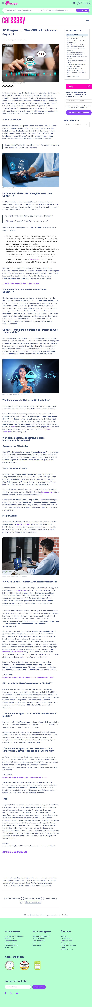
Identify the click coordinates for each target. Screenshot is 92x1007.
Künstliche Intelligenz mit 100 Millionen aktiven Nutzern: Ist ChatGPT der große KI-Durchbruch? (76, 70)
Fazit (68, 74)
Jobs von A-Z (9, 938)
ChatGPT (38, 898)
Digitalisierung (50, 898)
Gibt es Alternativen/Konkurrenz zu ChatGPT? (76, 61)
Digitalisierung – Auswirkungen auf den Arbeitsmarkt (24, 777)
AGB (71, 950)
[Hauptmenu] (2, 3)
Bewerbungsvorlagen (48, 915)
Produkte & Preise (39, 938)
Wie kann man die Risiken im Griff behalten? (76, 49)
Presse (63, 947)
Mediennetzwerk (39, 941)
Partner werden (66, 941)
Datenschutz (65, 943)
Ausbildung (35, 915)
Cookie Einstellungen (68, 945)
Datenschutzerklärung (82, 107)
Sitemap (27, 915)
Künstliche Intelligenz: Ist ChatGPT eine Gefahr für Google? (76, 65)
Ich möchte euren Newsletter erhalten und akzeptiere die (79, 106)
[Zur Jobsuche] (74, 3)
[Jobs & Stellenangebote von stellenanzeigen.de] (11, 3)
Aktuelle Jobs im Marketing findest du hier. (20, 284)
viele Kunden (21, 590)
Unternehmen (10, 943)
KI (20, 902)
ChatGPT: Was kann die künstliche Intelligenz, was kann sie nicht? (76, 45)
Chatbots (28, 898)
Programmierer (23, 524)
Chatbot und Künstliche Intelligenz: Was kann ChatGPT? (76, 37)
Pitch (13, 427)
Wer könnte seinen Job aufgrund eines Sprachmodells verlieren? (75, 53)
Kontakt (63, 936)
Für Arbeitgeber (42, 932)
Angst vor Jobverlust (13, 898)
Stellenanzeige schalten (41, 936)
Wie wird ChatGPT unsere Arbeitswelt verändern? (77, 57)
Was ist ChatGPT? (72, 34)
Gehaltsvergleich (11, 941)
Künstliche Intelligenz (32, 902)
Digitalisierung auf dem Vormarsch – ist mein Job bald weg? (28, 677)
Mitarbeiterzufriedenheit (12, 652)
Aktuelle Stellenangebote (14, 936)
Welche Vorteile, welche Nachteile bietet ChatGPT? (76, 41)
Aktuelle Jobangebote (14, 852)
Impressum (64, 950)
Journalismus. (34, 259)
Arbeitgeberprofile (11, 945)
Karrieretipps (8, 46)
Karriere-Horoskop (62, 915)
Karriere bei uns (66, 938)
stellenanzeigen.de (11, 40)
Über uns (66, 932)
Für (79, 3)
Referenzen (37, 945)
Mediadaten (37, 943)
